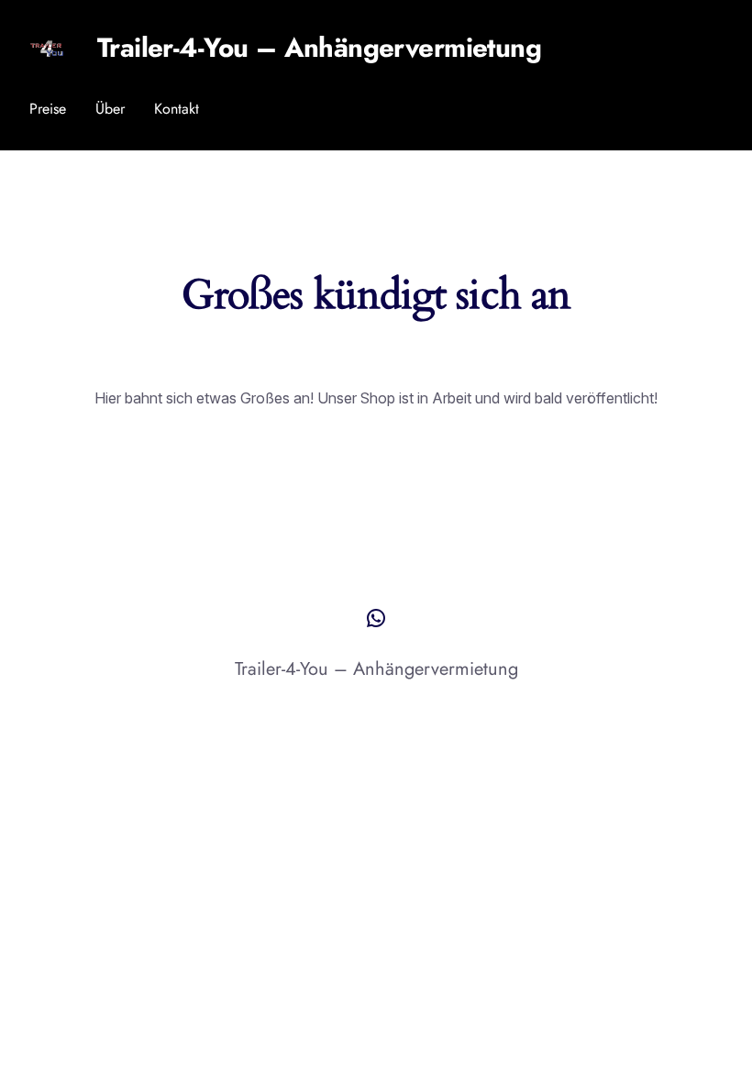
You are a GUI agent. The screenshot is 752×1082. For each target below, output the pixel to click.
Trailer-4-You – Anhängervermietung (319, 47)
